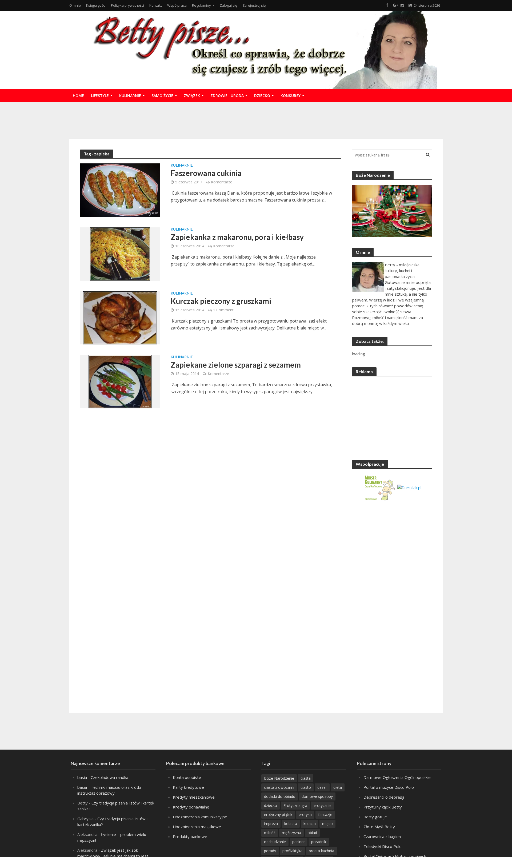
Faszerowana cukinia (206, 173)
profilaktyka (292, 850)
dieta (337, 787)
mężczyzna (291, 832)
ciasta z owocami (279, 787)
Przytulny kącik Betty (382, 807)
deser (322, 787)
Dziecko (262, 95)
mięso (327, 823)
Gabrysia (85, 818)
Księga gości (96, 5)
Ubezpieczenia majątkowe (197, 826)
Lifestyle (100, 95)
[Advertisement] (256, 120)
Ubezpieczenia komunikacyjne (200, 816)
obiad (312, 832)
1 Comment (223, 309)
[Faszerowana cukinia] (120, 189)
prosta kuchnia (321, 850)
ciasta (306, 778)
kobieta (290, 823)
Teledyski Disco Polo (382, 846)
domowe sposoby (317, 796)
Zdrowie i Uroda (227, 95)
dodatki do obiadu (279, 796)
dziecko (270, 805)
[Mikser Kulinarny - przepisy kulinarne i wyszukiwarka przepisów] (379, 487)
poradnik (318, 841)
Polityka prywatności (127, 5)
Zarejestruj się (254, 5)
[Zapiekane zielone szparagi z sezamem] (120, 381)
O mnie (75, 5)
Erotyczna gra (295, 805)
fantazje (325, 814)
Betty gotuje (375, 816)
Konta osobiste (187, 777)
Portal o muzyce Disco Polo (388, 787)
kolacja (309, 823)
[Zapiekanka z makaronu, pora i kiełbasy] (120, 253)
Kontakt (155, 5)
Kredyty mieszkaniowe (194, 797)
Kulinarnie (130, 95)
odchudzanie (275, 841)
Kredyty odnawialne (191, 807)
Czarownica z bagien (382, 836)
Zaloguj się (228, 5)
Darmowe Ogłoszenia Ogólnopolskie (397, 777)
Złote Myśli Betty (379, 826)
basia (82, 777)
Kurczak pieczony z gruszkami (221, 300)
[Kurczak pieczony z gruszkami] (120, 317)
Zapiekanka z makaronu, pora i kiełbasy (237, 237)
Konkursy (291, 95)
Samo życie (162, 95)
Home (78, 95)
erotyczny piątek (278, 814)
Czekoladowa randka (109, 777)
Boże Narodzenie (279, 778)
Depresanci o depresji (383, 797)
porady (270, 850)
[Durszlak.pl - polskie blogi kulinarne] (409, 487)
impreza (271, 823)
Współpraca (177, 5)
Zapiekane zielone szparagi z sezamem (236, 364)
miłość (269, 832)
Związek (192, 95)
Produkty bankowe (190, 836)
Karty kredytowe (188, 787)
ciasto (306, 787)
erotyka (305, 814)
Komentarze (221, 181)
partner (298, 841)
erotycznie (322, 805)
